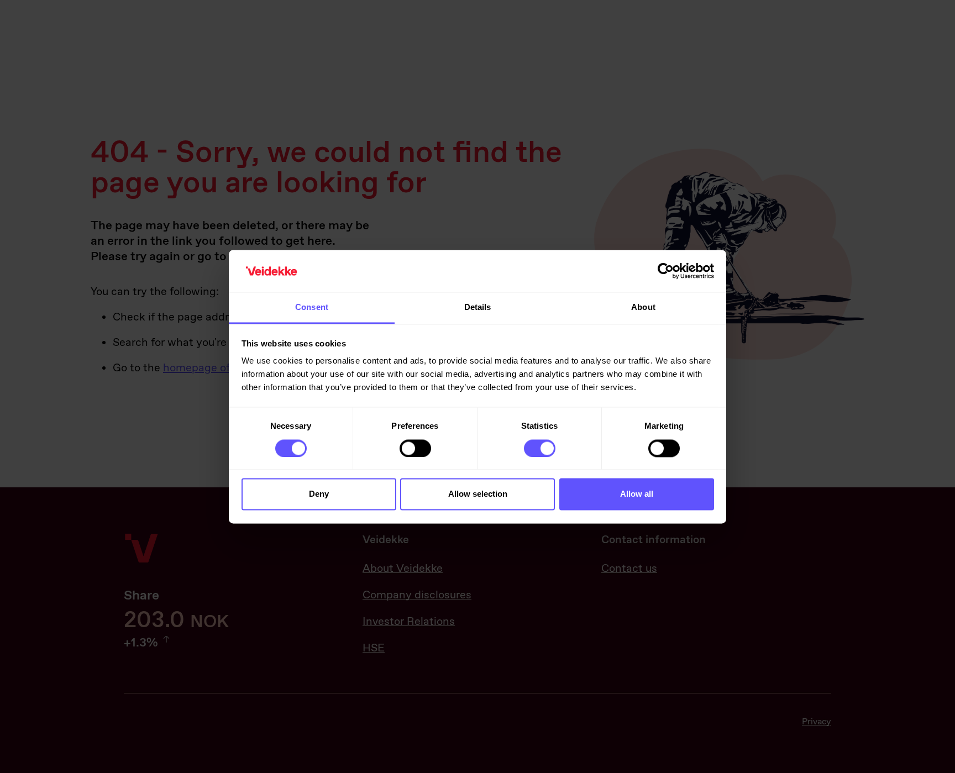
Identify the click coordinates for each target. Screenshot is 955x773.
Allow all (636, 494)
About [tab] (643, 307)
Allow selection (477, 494)
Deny (319, 494)
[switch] (415, 448)
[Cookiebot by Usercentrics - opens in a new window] (665, 270)
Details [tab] (477, 307)
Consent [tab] (311, 307)
